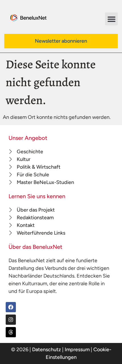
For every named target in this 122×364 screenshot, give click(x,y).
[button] (111, 19)
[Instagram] (11, 320)
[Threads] (11, 332)
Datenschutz (46, 349)
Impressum (77, 349)
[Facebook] (11, 307)
